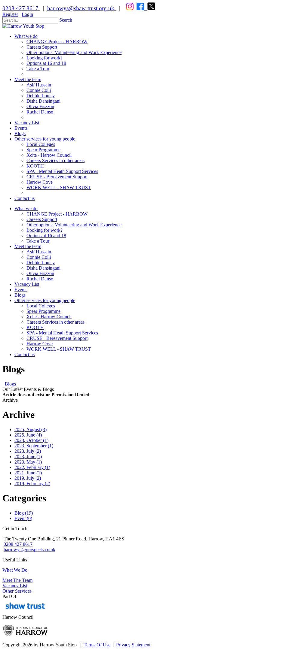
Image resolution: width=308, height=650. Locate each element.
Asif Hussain (38, 251)
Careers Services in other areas (55, 322)
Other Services (17, 591)
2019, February (32, 483)
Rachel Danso (39, 278)
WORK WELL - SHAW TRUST (58, 349)
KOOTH (35, 327)
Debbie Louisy (40, 262)
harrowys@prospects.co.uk (29, 549)
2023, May (28, 461)
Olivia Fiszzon (40, 273)
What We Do (14, 570)
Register (10, 14)
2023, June (28, 456)
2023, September (33, 445)
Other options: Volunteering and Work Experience (74, 224)
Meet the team (27, 246)
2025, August (30, 429)
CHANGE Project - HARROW (57, 213)
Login (27, 14)
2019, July (27, 478)
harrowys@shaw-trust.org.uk (80, 8)
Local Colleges (40, 305)
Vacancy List (26, 284)
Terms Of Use (97, 644)
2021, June (28, 472)
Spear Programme (43, 311)
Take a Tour (37, 240)
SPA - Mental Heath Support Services (62, 332)
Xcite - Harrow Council (49, 316)
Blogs (20, 295)
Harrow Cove (39, 343)
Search (65, 20)
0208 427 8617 (21, 8)
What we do (26, 208)
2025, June (28, 434)
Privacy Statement (133, 644)
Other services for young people (44, 300)
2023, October (31, 440)
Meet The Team (17, 580)
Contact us (24, 354)
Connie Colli (38, 257)
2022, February (32, 467)
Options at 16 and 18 (46, 235)
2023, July (27, 451)
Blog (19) (23, 512)
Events (20, 289)
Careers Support (41, 219)
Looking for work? (44, 230)
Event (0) (23, 518)
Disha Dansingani (43, 268)
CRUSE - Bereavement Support (57, 338)
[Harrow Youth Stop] (23, 26)
